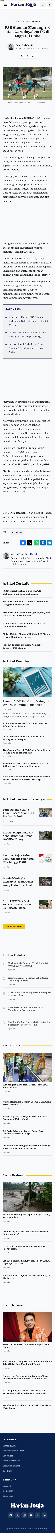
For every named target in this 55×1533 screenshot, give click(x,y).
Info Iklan (7, 1471)
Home (16, 21)
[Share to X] (29, 542)
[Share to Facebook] (23, 542)
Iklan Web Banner (11, 1466)
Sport (25, 21)
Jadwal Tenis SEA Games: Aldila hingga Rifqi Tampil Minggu (27, 334)
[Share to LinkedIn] (43, 542)
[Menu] (5, 5)
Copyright (8, 1456)
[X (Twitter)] (17, 1515)
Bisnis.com (8, 1491)
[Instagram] (24, 1515)
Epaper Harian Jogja (31, 521)
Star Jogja (8, 1496)
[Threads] (37, 1515)
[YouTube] (31, 1515)
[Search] (43, 4)
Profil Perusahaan (11, 1461)
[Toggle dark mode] (49, 4)
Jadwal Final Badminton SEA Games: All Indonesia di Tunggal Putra (28, 348)
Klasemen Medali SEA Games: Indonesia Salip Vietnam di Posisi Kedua (28, 321)
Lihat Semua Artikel (14, 926)
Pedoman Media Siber (13, 1451)
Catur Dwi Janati (24, 45)
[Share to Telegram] (49, 542)
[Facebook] (10, 1515)
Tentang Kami (9, 1446)
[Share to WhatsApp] (36, 542)
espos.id (7, 1486)
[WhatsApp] (44, 1515)
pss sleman (17, 532)
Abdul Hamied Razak (24, 554)
